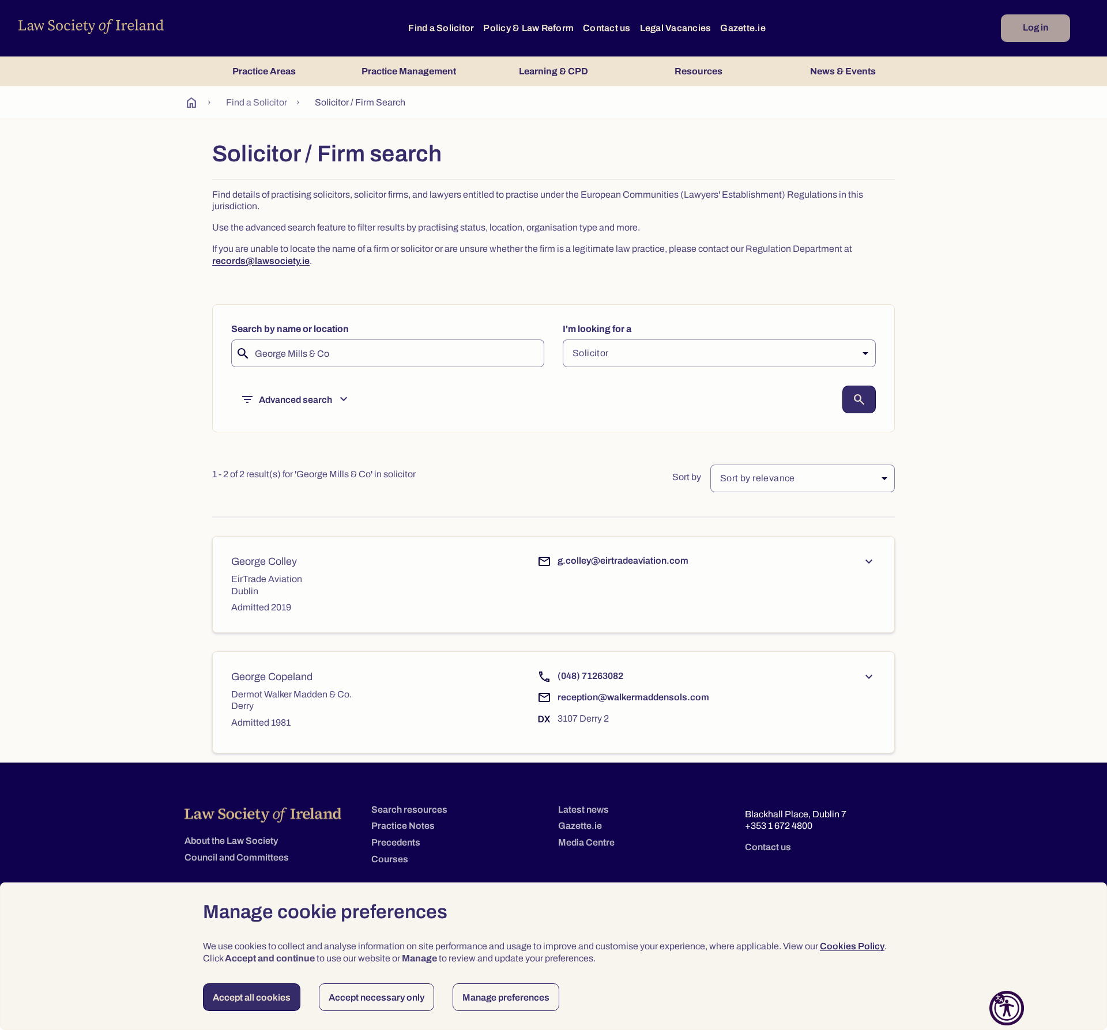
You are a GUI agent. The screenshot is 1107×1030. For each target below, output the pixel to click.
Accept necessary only (376, 997)
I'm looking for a (597, 329)
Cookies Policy (852, 946)
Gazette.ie (743, 28)
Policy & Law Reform (528, 28)
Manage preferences (505, 997)
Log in (1035, 27)
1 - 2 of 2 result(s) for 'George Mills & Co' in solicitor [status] (314, 474)
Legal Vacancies (675, 28)
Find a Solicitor (441, 28)
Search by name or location (290, 329)
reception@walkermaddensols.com (633, 697)
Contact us (607, 28)
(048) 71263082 (590, 676)
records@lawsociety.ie (261, 261)
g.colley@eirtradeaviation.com (623, 560)
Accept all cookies (252, 997)
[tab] (264, 71)
